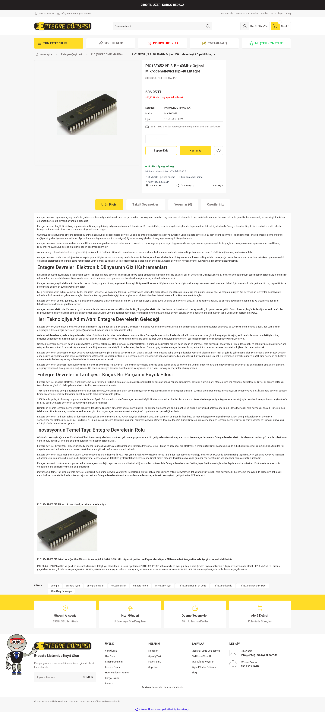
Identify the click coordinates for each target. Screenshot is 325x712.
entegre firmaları (95, 585)
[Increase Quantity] (165, 139)
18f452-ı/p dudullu (222, 585)
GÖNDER (88, 677)
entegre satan (118, 585)
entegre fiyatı (73, 585)
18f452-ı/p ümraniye (61, 591)
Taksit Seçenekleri (145, 204)
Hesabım (153, 650)
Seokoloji (146, 687)
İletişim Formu (113, 667)
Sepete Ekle (161, 150)
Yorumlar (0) (183, 204)
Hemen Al (195, 150)
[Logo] (63, 26)
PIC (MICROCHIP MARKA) (177, 107)
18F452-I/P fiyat (163, 585)
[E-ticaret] (162, 709)
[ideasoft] (142, 709)
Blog (194, 672)
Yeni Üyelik (111, 650)
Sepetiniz (153, 667)
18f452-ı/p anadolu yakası (252, 585)
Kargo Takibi (112, 678)
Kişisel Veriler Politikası (204, 667)
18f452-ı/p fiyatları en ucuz (192, 585)
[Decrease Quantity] (148, 139)
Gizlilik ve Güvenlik (202, 656)
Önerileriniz (215, 204)
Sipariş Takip (155, 656)
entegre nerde (140, 585)
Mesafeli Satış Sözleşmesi (206, 650)
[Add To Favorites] (218, 150)
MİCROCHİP (170, 113)
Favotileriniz (154, 661)
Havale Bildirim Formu (117, 672)
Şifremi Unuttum (114, 661)
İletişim (109, 683)
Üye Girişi (110, 656)
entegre (55, 585)
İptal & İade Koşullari (203, 661)
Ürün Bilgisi (109, 204)
